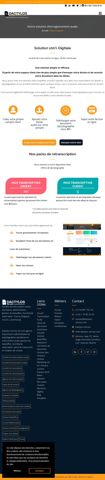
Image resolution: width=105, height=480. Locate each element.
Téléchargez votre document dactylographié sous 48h (66, 125)
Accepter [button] (39, 471)
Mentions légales (85, 477)
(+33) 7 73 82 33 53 (94, 5)
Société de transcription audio (15, 363)
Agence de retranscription (13, 379)
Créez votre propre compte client (13, 120)
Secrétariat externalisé (12, 412)
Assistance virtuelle (10, 395)
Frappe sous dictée (10, 433)
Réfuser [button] (17, 471)
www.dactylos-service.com (87, 331)
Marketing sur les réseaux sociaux (43, 365)
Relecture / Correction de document (43, 345)
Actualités (41, 398)
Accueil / (45, 30)
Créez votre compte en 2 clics (39, 142)
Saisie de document (11, 384)
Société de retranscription (13, 373)
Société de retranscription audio (16, 357)
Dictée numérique (10, 439)
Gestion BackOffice (10, 417)
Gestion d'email (9, 428)
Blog (39, 394)
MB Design (72, 477)
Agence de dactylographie (13, 390)
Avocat (21, 439)
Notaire (58, 316)
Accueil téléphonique (11, 423)
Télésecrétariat (8, 401)
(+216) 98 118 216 (84, 309)
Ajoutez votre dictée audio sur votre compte (39, 123)
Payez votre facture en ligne (92, 120)
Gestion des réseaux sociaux (43, 355)
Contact (40, 385)
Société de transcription (12, 368)
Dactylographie (23, 428)
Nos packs (42, 381)
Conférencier (61, 326)
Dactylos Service (9, 330)
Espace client (43, 372)
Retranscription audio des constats (16, 406)
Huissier (58, 313)
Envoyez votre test (71, 142)
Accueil (40, 313)
